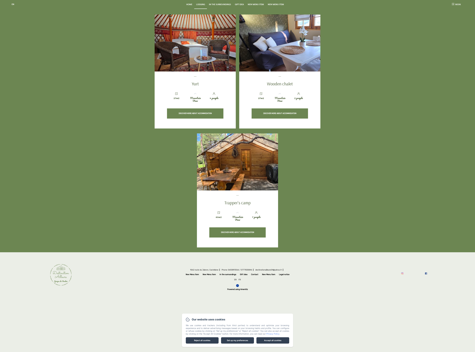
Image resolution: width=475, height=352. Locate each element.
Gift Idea (239, 4)
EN (235, 280)
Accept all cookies (272, 340)
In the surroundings (220, 4)
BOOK (458, 4)
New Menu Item (256, 4)
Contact (254, 274)
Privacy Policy (272, 334)
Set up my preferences (237, 340)
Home (189, 4)
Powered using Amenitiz (237, 289)
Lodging (200, 4)
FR (239, 280)
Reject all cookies (202, 340)
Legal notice (284, 274)
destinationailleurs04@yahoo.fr (268, 270)
